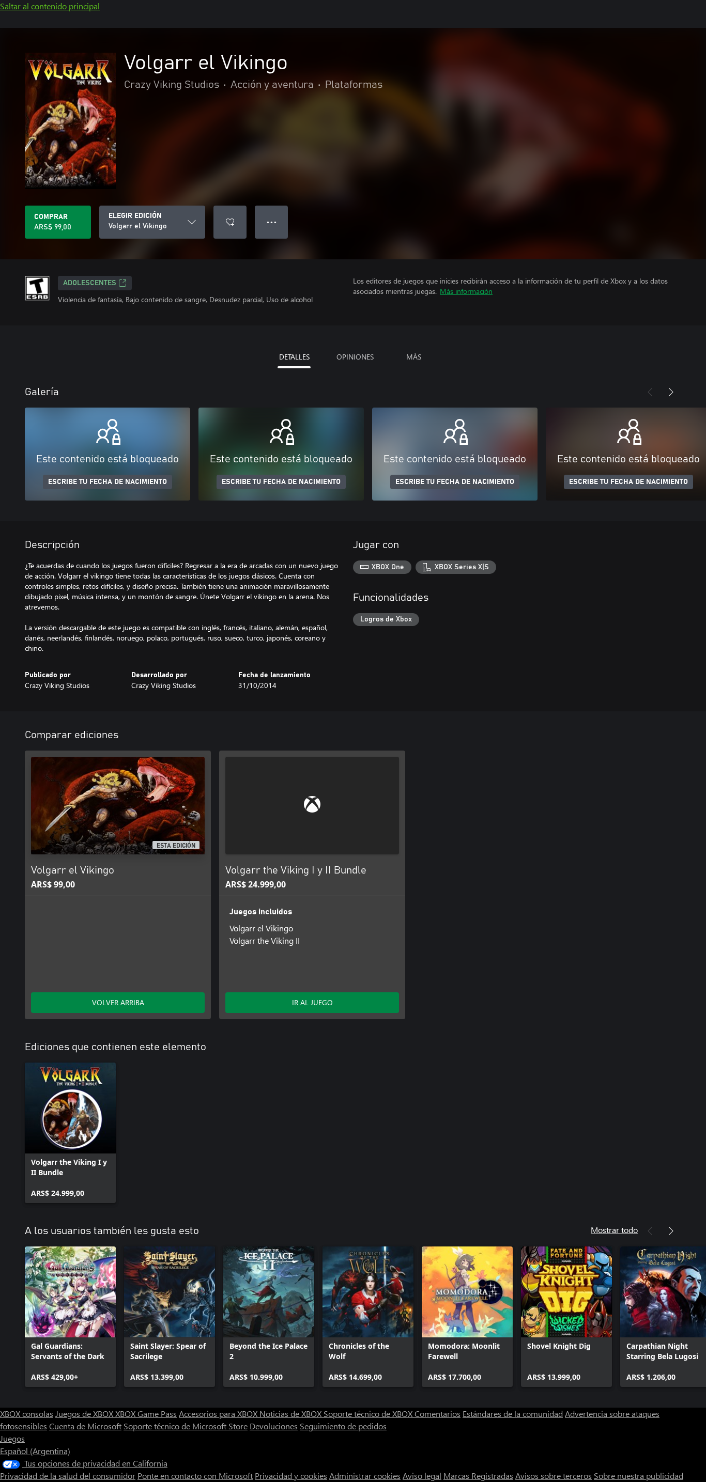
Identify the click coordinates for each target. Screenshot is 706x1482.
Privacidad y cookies (291, 1475)
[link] (70, 1133)
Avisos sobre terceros (553, 1475)
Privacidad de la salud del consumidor (67, 1475)
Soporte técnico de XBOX (369, 1413)
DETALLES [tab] (294, 357)
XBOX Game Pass (146, 1413)
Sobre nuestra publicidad (638, 1475)
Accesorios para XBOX (219, 1413)
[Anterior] (650, 392)
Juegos (12, 1438)
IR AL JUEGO (312, 1002)
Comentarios (438, 1413)
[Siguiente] (671, 392)
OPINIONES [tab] (355, 357)
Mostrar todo (614, 1229)
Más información (466, 291)
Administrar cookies (365, 1475)
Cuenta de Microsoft (85, 1426)
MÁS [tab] (413, 357)
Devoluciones (274, 1426)
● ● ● (272, 222)
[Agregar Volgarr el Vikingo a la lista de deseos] (230, 222)
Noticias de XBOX (291, 1413)
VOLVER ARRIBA (118, 1002)
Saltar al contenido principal (50, 6)
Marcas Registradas (478, 1475)
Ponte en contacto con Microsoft (195, 1475)
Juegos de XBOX (85, 1413)
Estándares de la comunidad (513, 1413)
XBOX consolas (26, 1413)
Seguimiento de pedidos (343, 1426)
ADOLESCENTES (89, 283)
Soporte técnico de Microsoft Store (186, 1426)
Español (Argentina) (35, 1450)
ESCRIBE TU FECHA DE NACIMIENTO (107, 482)
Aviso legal (422, 1475)
